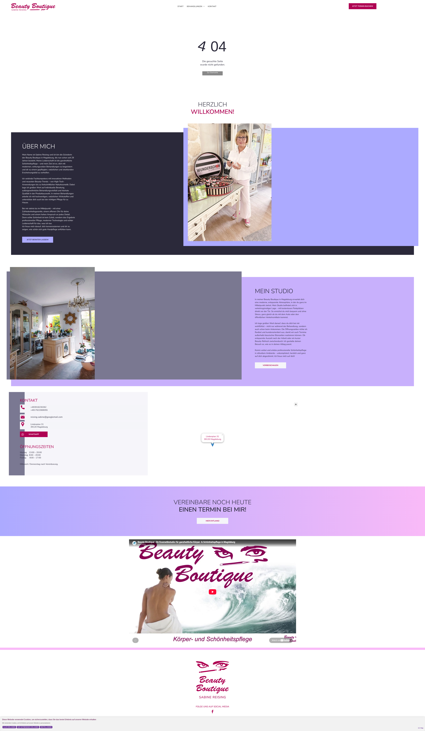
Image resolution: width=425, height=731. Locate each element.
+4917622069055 (39, 410)
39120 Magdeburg (39, 427)
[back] (192, 182)
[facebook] (212, 712)
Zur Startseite (212, 72)
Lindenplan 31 (37, 424)
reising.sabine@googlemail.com (47, 416)
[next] (267, 182)
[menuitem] (180, 6)
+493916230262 (38, 407)
